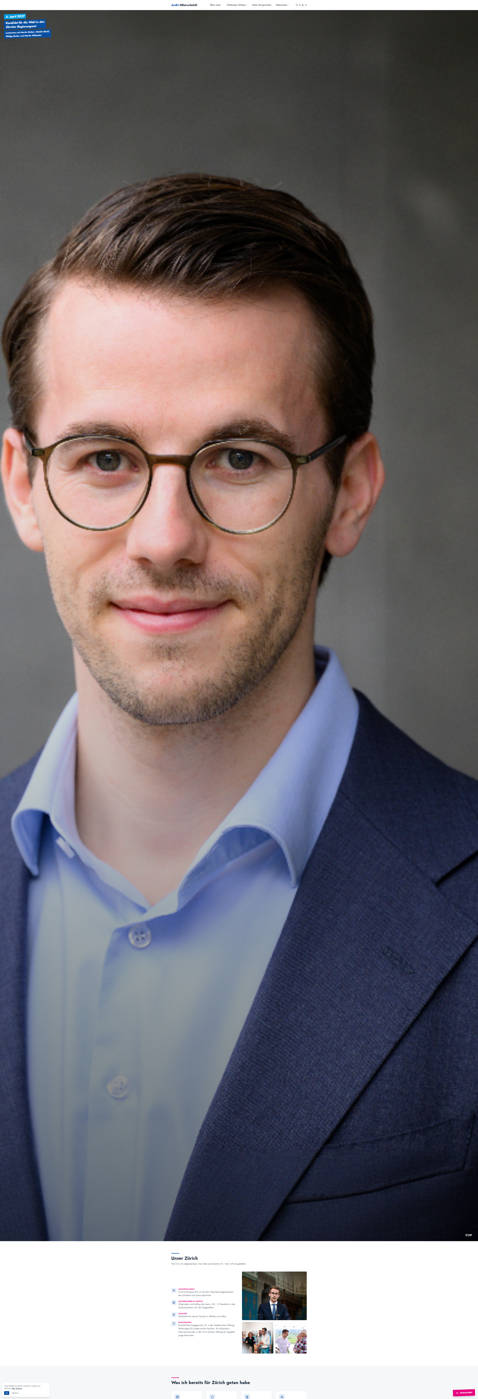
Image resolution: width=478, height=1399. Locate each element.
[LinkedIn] (303, 5)
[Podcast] (306, 5)
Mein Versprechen (261, 5)
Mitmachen (281, 5)
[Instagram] (297, 5)
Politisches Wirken (236, 5)
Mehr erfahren (17, 1388)
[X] (300, 5)
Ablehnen (15, 1393)
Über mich (215, 5)
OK (7, 1393)
